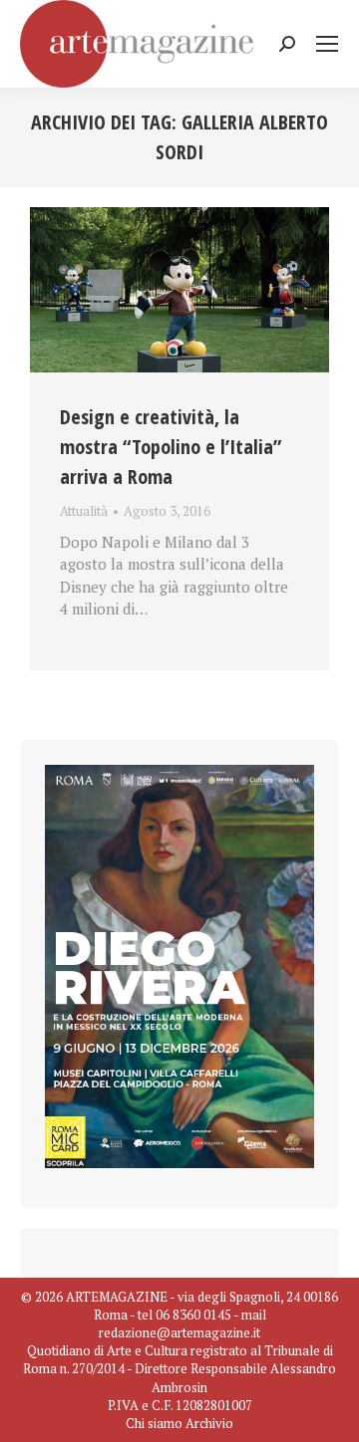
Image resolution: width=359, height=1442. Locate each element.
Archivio (209, 1423)
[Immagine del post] (179, 290)
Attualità (84, 511)
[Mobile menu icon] (327, 44)
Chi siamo (154, 1423)
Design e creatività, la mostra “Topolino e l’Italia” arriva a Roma (170, 446)
